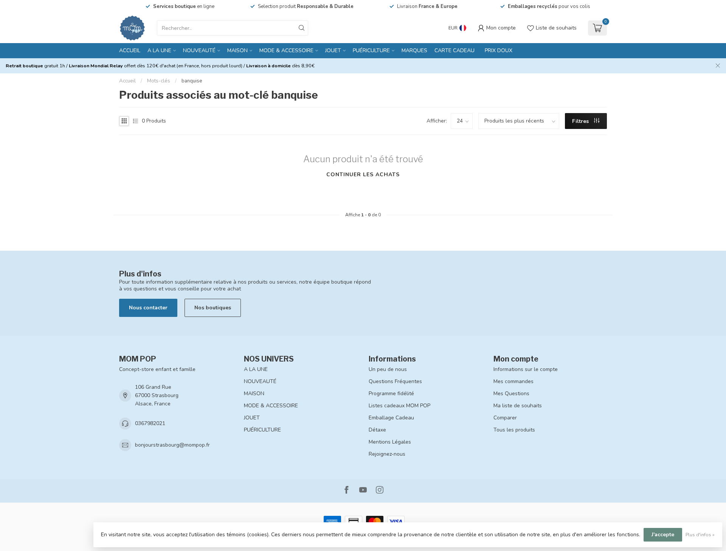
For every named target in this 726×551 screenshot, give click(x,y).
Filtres (581, 121)
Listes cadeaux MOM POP (399, 405)
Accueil (129, 50)
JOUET (333, 50)
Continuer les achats (363, 174)
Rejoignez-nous (387, 454)
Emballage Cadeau (391, 417)
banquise (192, 81)
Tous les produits (514, 429)
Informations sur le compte (525, 369)
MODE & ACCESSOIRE (286, 50)
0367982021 (150, 423)
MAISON (237, 50)
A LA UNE (159, 50)
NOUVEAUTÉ (199, 50)
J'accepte (663, 534)
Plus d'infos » (700, 534)
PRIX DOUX (498, 50)
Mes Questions (511, 393)
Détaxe (377, 429)
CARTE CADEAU (454, 50)
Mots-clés (158, 81)
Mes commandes (513, 381)
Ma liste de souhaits (517, 405)
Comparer (505, 417)
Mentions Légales (390, 441)
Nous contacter (148, 307)
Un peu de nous (388, 369)
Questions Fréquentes (395, 381)
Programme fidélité (391, 393)
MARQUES (414, 50)
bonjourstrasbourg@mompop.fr (172, 445)
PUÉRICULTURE (371, 50)
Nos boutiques (212, 307)
